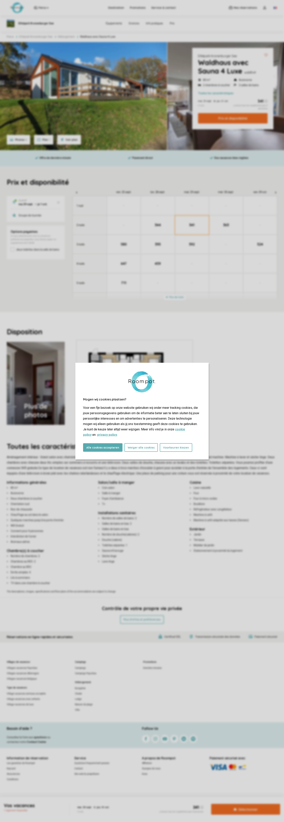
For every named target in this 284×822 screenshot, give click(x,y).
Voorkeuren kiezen (176, 447)
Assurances (13, 774)
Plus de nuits (176, 297)
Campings (80, 662)
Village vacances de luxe (20, 704)
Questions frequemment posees (91, 763)
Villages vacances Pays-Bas (22, 668)
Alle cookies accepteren (102, 447)
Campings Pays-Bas (85, 673)
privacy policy (107, 434)
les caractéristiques (216, 93)
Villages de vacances (18, 662)
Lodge (78, 699)
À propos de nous (151, 768)
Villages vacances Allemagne (23, 673)
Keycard (11, 768)
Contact (78, 768)
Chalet (78, 693)
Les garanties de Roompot (21, 763)
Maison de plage (84, 704)
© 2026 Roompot (188, 803)
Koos (144, 774)
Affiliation (147, 763)
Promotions (137, 7)
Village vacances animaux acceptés (26, 693)
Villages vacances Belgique (22, 678)
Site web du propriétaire (86, 774)
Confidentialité (141, 803)
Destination (116, 7)
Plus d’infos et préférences (142, 619)
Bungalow (80, 688)
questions (40, 737)
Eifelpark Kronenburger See (217, 56)
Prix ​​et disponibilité (232, 118)
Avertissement (122, 803)
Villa (77, 710)
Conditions (12, 779)
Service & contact (163, 7)
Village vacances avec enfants (23, 699)
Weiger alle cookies (141, 447)
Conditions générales (98, 803)
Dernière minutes (152, 668)
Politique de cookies (164, 803)
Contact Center (36, 741)
